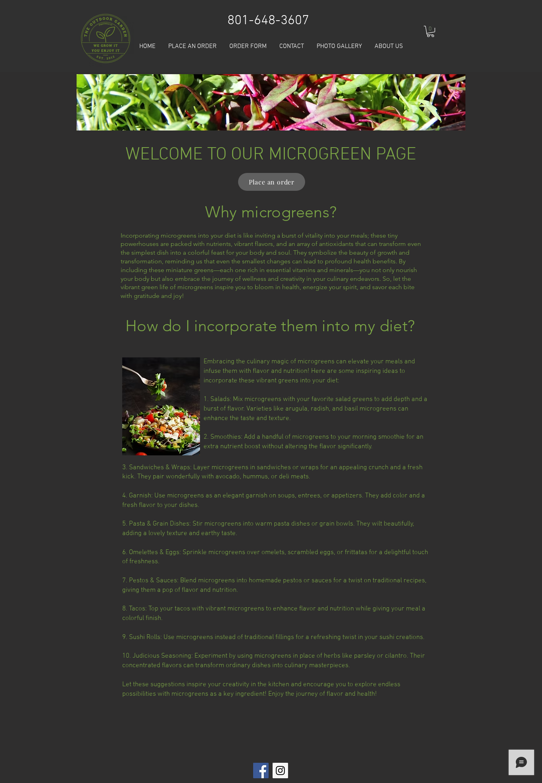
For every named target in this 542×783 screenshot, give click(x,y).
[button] (430, 31)
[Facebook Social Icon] (261, 770)
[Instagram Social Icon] (280, 770)
